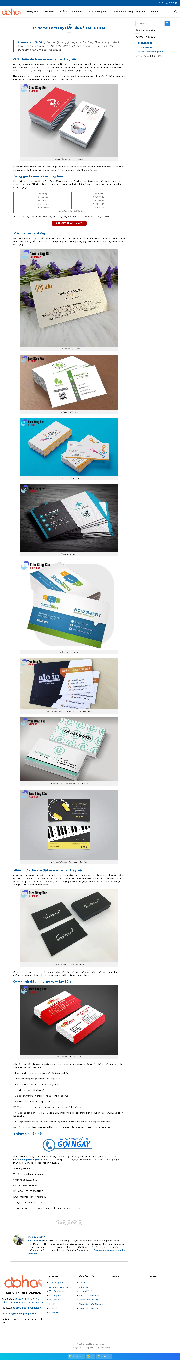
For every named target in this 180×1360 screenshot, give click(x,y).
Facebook (99, 1250)
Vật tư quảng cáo (97, 11)
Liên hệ (154, 11)
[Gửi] (167, 23)
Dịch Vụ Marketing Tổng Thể (129, 11)
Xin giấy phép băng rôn (60, 1287)
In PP (52, 1304)
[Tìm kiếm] (175, 11)
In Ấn (62, 11)
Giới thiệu (83, 1287)
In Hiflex (53, 1308)
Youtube (32, 1253)
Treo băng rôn (56, 1282)
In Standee (54, 1300)
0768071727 (34, 1308)
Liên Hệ (82, 1282)
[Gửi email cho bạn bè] (69, 1222)
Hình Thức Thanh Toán (90, 1295)
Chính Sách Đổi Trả (88, 1308)
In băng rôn (55, 1295)
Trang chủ (32, 11)
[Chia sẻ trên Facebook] (58, 1222)
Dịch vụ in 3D (55, 1313)
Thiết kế (76, 11)
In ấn (69, 24)
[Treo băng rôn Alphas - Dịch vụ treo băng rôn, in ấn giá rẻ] (12, 11)
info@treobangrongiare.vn (151, 52)
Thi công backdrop (58, 1291)
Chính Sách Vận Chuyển (91, 1304)
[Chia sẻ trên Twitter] (63, 1222)
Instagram (109, 1250)
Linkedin (120, 1250)
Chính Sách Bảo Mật (89, 1300)
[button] (168, 3)
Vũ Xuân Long (35, 1241)
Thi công (48, 11)
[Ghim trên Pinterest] (74, 1222)
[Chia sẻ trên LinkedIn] (80, 1222)
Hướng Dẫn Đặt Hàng (89, 1291)
